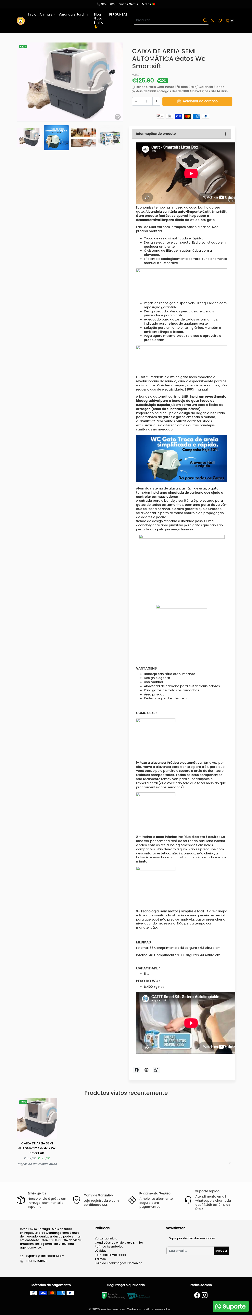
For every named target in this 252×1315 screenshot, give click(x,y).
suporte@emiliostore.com (45, 1256)
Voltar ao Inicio (106, 1238)
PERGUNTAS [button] (118, 14)
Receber (221, 1251)
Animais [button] (46, 14)
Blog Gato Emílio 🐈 (98, 20)
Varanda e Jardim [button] (73, 14)
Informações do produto (156, 133)
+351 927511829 (36, 1261)
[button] (212, 20)
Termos (100, 1259)
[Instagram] (204, 1295)
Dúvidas (100, 1251)
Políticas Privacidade (110, 1255)
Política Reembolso (109, 1247)
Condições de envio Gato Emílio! (119, 1243)
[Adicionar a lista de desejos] (118, 117)
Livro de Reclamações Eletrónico (118, 1263)
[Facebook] (197, 1295)
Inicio (32, 14)
